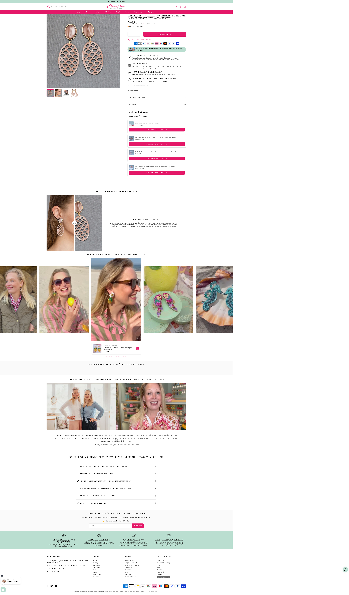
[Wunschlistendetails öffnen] (177, 6)
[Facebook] (48, 586)
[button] (58, 6)
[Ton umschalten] (138, 338)
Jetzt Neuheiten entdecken (116, 1)
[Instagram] (52, 586)
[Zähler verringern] (129, 34)
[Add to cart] (137, 348)
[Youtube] (56, 586)
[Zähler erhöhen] (138, 34)
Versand (144, 23)
